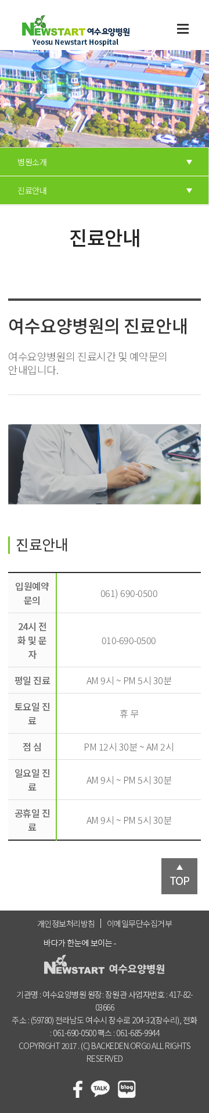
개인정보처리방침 (66, 923)
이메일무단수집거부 (139, 923)
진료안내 (31, 190)
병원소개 (31, 162)
